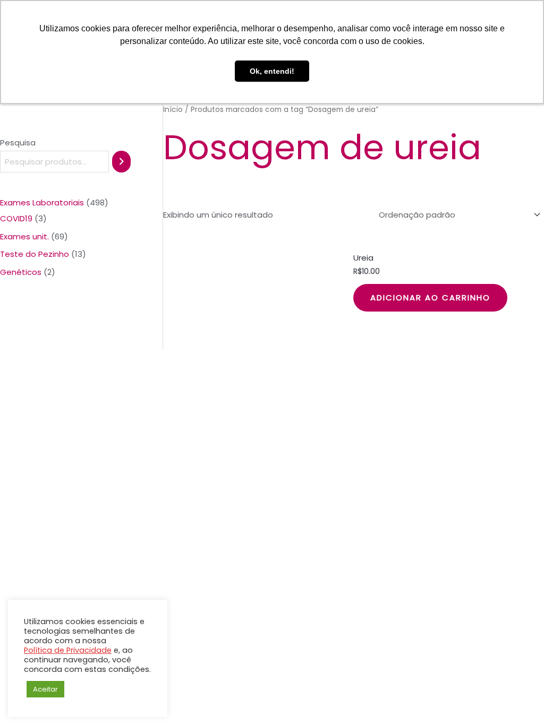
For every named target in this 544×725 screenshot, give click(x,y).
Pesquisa (18, 142)
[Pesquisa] (121, 161)
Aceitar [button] (45, 689)
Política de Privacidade (68, 650)
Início (173, 110)
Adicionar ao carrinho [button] (430, 297)
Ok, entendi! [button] (272, 71)
